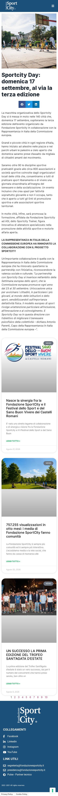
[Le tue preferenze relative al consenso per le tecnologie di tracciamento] (53, 791)
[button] (22, 104)
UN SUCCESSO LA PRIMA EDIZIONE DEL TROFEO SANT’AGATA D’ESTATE (26, 655)
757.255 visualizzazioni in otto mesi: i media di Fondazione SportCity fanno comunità (28, 530)
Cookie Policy (21, 794)
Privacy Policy (7, 794)
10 (46, 697)
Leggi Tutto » (13, 441)
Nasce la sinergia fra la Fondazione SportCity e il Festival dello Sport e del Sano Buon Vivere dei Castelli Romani (29, 408)
